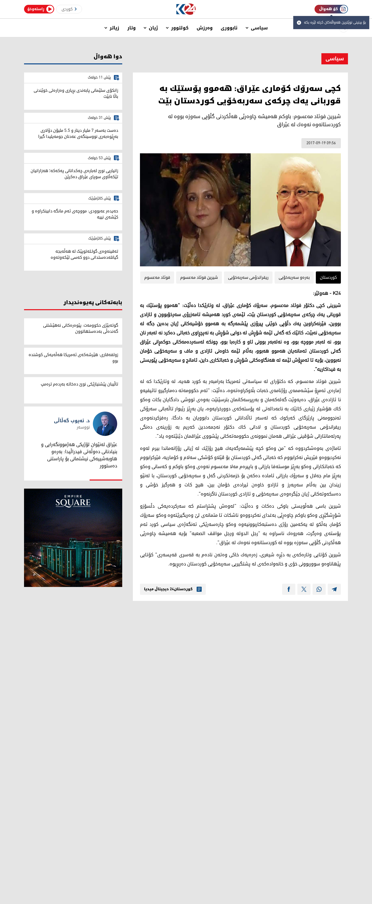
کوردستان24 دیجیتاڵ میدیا (168, 589)
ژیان (153, 28)
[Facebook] (288, 589)
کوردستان (328, 277)
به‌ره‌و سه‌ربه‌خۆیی (294, 277)
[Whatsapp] (319, 589)
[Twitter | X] (304, 589)
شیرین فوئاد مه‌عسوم (199, 277)
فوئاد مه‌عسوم (157, 277)
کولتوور (180, 28)
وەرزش (205, 27)
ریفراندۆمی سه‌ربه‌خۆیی (248, 277)
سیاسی (259, 28)
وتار (131, 27)
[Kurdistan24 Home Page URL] (186, 9)
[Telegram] (334, 589)
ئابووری (229, 27)
